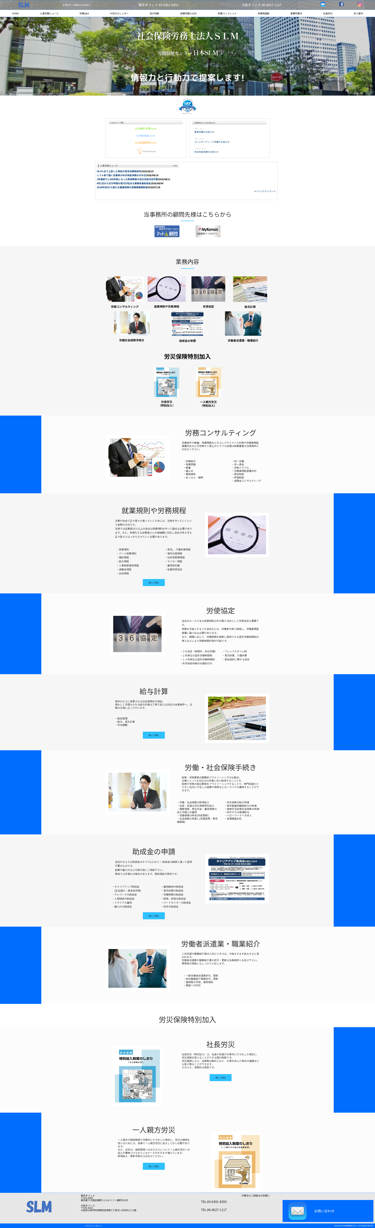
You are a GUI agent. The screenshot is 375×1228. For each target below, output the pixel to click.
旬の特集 (154, 13)
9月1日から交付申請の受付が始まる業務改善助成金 (124, 183)
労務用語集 (263, 13)
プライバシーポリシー (94, 1225)
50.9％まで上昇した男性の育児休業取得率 (119, 171)
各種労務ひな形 (188, 13)
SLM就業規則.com (146, 142)
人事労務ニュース (49, 13)
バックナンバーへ (266, 191)
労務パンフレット (227, 13)
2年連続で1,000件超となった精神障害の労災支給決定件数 (127, 179)
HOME (15, 13)
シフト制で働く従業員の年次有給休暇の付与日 (121, 175)
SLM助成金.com (145, 135)
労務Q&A (84, 13)
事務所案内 (296, 13)
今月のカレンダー (119, 13)
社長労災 (328, 13)
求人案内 (358, 13)
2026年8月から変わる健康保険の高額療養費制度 (122, 187)
